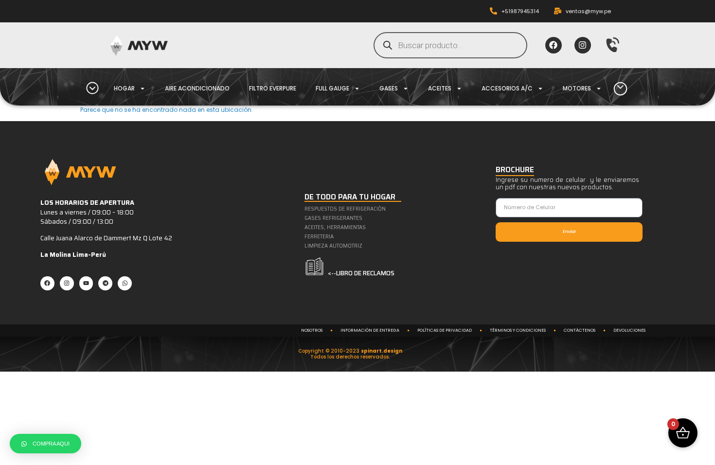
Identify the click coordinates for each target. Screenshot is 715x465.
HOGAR (124, 88)
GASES (388, 88)
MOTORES (577, 88)
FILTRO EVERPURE (272, 88)
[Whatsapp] (125, 283)
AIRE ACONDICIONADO (197, 88)
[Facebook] (553, 45)
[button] (45, 443)
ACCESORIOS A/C (507, 88)
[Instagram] (582, 45)
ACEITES (439, 88)
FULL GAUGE (332, 88)
